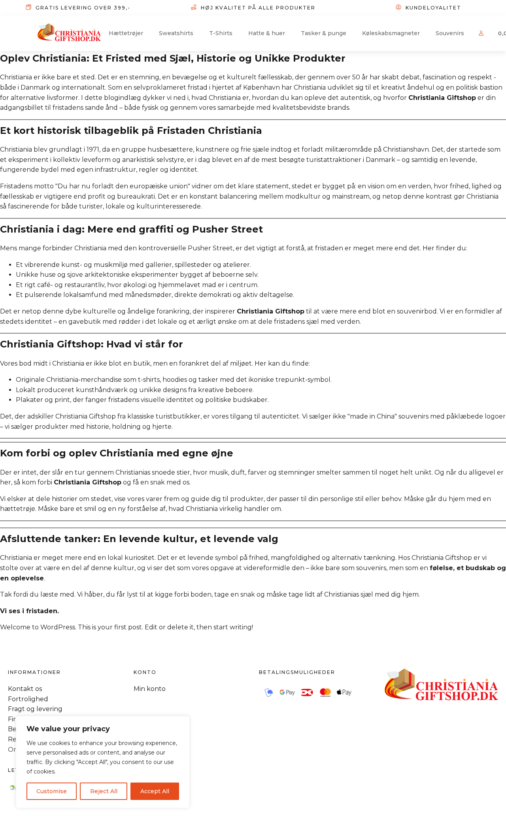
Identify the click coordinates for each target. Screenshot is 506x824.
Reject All (103, 791)
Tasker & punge (323, 33)
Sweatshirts (176, 33)
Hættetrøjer (126, 33)
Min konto (150, 689)
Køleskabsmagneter (391, 33)
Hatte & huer (266, 33)
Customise (51, 791)
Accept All (154, 791)
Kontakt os (25, 689)
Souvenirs (450, 33)
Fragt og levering (35, 709)
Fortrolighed (28, 699)
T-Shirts (220, 33)
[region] (103, 762)
